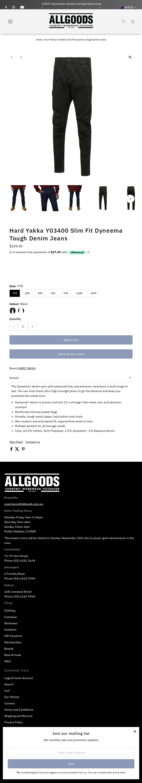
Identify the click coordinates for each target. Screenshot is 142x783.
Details (14, 378)
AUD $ (128, 7)
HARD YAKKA (27, 368)
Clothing (9, 610)
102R (79, 293)
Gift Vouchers (13, 636)
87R (40, 293)
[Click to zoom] (130, 57)
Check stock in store (71, 354)
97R (65, 293)
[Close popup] (135, 731)
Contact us (33, 441)
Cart (7, 690)
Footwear (10, 617)
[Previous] (42, 7)
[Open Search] (123, 21)
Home (39, 39)
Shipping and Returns (18, 716)
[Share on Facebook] (11, 450)
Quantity (15, 319)
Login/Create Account (18, 678)
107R (93, 293)
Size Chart (16, 441)
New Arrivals (12, 655)
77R (14, 293)
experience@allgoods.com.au (23, 504)
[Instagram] (13, 7)
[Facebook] (6, 7)
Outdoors (10, 629)
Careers (9, 703)
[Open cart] (132, 21)
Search (8, 684)
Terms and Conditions (18, 709)
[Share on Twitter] (17, 450)
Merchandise (12, 642)
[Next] (99, 7)
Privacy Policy (13, 722)
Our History (11, 697)
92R (53, 293)
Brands (9, 648)
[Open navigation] (21, 21)
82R (27, 293)
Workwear (11, 623)
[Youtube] (22, 7)
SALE (7, 661)
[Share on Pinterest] (23, 450)
